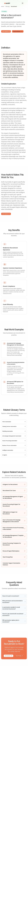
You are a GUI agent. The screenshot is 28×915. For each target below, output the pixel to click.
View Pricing (18, 655)
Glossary (8, 6)
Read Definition (17, 31)
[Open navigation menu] (22, 3)
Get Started (5, 31)
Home (2, 6)
